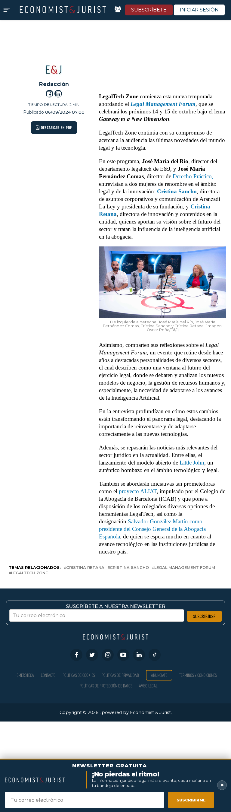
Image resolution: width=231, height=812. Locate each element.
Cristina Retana (85, 568)
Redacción (54, 84)
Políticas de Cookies (79, 675)
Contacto (48, 675)
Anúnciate (159, 675)
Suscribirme (191, 800)
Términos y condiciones (198, 675)
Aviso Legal (148, 686)
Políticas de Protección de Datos (106, 686)
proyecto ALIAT (138, 491)
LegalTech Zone (29, 573)
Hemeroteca (24, 675)
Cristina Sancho (129, 568)
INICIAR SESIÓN (199, 10)
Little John (192, 462)
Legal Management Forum (184, 568)
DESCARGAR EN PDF (56, 127)
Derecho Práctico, (193, 176)
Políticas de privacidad (120, 675)
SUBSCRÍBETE (149, 10)
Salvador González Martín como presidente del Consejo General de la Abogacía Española (152, 529)
